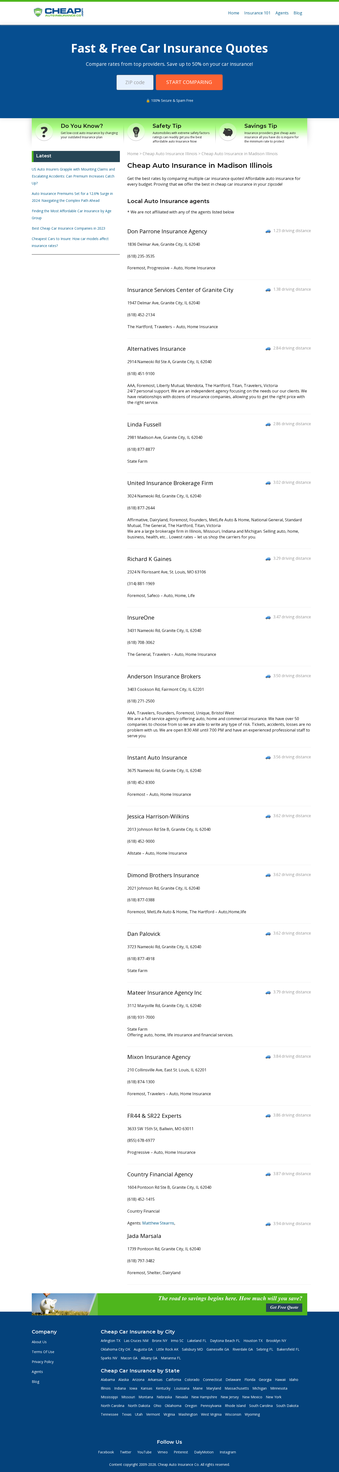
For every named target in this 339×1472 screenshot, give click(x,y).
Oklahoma (173, 1405)
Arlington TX (110, 1340)
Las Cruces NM (136, 1340)
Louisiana (181, 1388)
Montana (145, 1397)
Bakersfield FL (288, 1349)
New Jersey (230, 1397)
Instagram (228, 1452)
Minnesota (278, 1388)
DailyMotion (204, 1452)
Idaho (293, 1379)
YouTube (144, 1452)
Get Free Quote (284, 1307)
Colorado (192, 1379)
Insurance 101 (257, 12)
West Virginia (211, 1414)
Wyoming (252, 1414)
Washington (188, 1414)
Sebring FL (264, 1349)
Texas (127, 1414)
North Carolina (112, 1405)
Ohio (157, 1405)
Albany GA (149, 1358)
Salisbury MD (192, 1349)
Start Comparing (189, 82)
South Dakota (287, 1405)
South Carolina (261, 1405)
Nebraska (164, 1397)
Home (233, 12)
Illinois (106, 1388)
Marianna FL (171, 1358)
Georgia (265, 1379)
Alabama (108, 1379)
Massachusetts (237, 1388)
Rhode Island (235, 1405)
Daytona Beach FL (225, 1340)
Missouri (128, 1397)
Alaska (123, 1379)
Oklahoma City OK (115, 1349)
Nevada (181, 1397)
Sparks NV (109, 1358)
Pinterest (181, 1452)
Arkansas (155, 1379)
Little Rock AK (167, 1349)
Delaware (233, 1379)
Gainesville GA (217, 1349)
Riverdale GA (243, 1349)
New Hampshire (204, 1397)
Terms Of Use (43, 1351)
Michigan (259, 1388)
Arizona (138, 1379)
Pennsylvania (211, 1405)
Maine (198, 1388)
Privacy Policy (43, 1361)
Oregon (191, 1405)
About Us (39, 1341)
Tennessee (109, 1414)
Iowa (133, 1388)
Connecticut (212, 1379)
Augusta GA (143, 1349)
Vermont (153, 1414)
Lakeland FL (196, 1340)
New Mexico (252, 1397)
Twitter (125, 1452)
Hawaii (280, 1379)
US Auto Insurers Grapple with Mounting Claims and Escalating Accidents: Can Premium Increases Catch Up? (73, 176)
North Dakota (139, 1405)
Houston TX (253, 1340)
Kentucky (163, 1388)
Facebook (106, 1452)
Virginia (169, 1414)
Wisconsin (233, 1414)
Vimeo (163, 1452)
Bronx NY (159, 1340)
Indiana (120, 1388)
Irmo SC (177, 1340)
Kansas (146, 1388)
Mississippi (109, 1397)
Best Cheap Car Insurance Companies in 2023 (68, 228)
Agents (282, 12)
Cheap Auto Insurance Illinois (170, 153)
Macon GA (129, 1358)
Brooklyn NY (276, 1340)
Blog (298, 12)
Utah (139, 1414)
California (173, 1379)
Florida (249, 1379)
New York (273, 1397)
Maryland (213, 1388)
